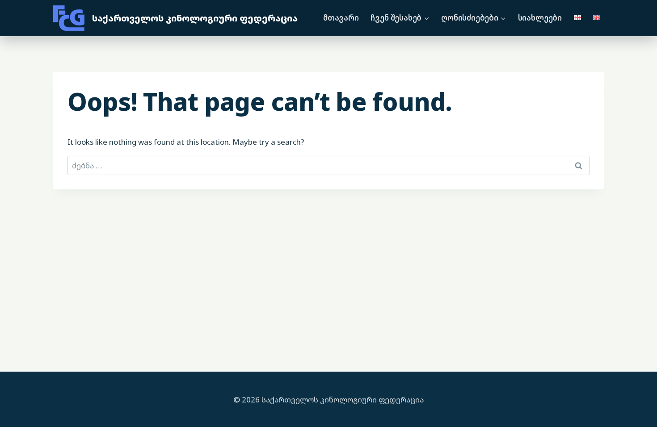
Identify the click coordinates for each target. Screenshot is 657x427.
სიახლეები (540, 18)
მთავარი (341, 18)
